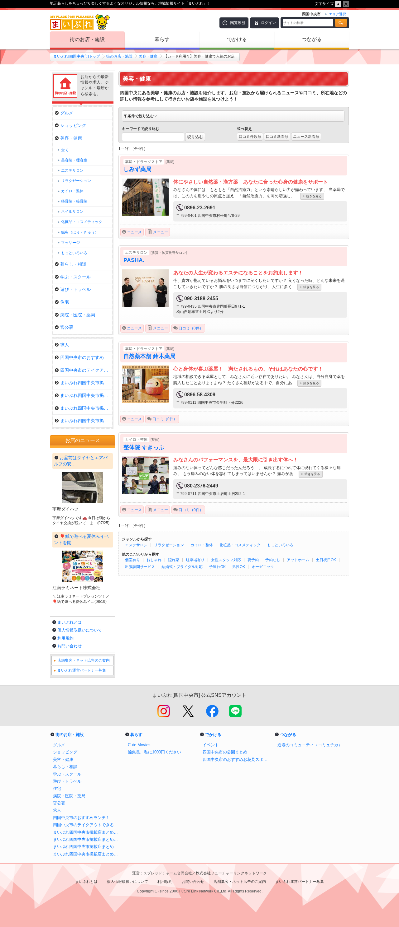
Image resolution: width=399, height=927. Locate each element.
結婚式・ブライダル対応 (182, 567)
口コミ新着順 (277, 136)
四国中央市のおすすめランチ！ (86, 357)
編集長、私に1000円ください (154, 752)
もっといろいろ (280, 545)
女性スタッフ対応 (226, 560)
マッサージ (70, 243)
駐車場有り (195, 560)
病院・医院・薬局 (77, 314)
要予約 (253, 560)
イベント (211, 745)
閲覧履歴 (237, 23)
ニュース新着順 (306, 136)
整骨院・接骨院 (74, 201)
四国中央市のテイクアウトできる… (86, 370)
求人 (64, 344)
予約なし (272, 560)
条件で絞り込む (141, 116)
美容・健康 (148, 56)
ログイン (268, 23)
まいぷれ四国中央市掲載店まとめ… (86, 382)
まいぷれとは (69, 622)
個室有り (132, 560)
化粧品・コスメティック (240, 545)
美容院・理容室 (74, 160)
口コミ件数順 (250, 136)
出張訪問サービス (140, 567)
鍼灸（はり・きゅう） (80, 232)
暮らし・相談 (73, 264)
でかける (237, 39)
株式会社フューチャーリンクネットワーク (231, 873)
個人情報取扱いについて (79, 630)
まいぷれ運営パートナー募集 (81, 670)
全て (65, 150)
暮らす (162, 39)
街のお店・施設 (87, 39)
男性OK (238, 567)
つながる (312, 39)
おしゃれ (154, 560)
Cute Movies (139, 745)
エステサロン (136, 545)
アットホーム (298, 560)
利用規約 (65, 638)
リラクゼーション (169, 545)
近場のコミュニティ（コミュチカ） (309, 745)
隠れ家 (173, 560)
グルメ (66, 112)
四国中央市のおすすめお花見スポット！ (237, 759)
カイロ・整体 (201, 545)
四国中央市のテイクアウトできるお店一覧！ (87, 824)
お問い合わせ (69, 646)
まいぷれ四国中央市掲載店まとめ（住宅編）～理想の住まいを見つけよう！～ (87, 854)
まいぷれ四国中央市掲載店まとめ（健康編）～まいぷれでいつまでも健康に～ (87, 839)
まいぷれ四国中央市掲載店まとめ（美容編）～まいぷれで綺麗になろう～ (87, 832)
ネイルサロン (72, 211)
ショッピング (73, 125)
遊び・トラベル (75, 289)
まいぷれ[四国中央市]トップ (76, 56)
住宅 (64, 302)
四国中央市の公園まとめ (225, 752)
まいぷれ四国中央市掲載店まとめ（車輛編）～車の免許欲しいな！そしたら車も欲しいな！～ (87, 846)
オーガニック (263, 567)
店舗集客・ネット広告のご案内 (83, 660)
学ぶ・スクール (75, 276)
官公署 (66, 327)
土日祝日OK (326, 560)
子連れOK (217, 567)
